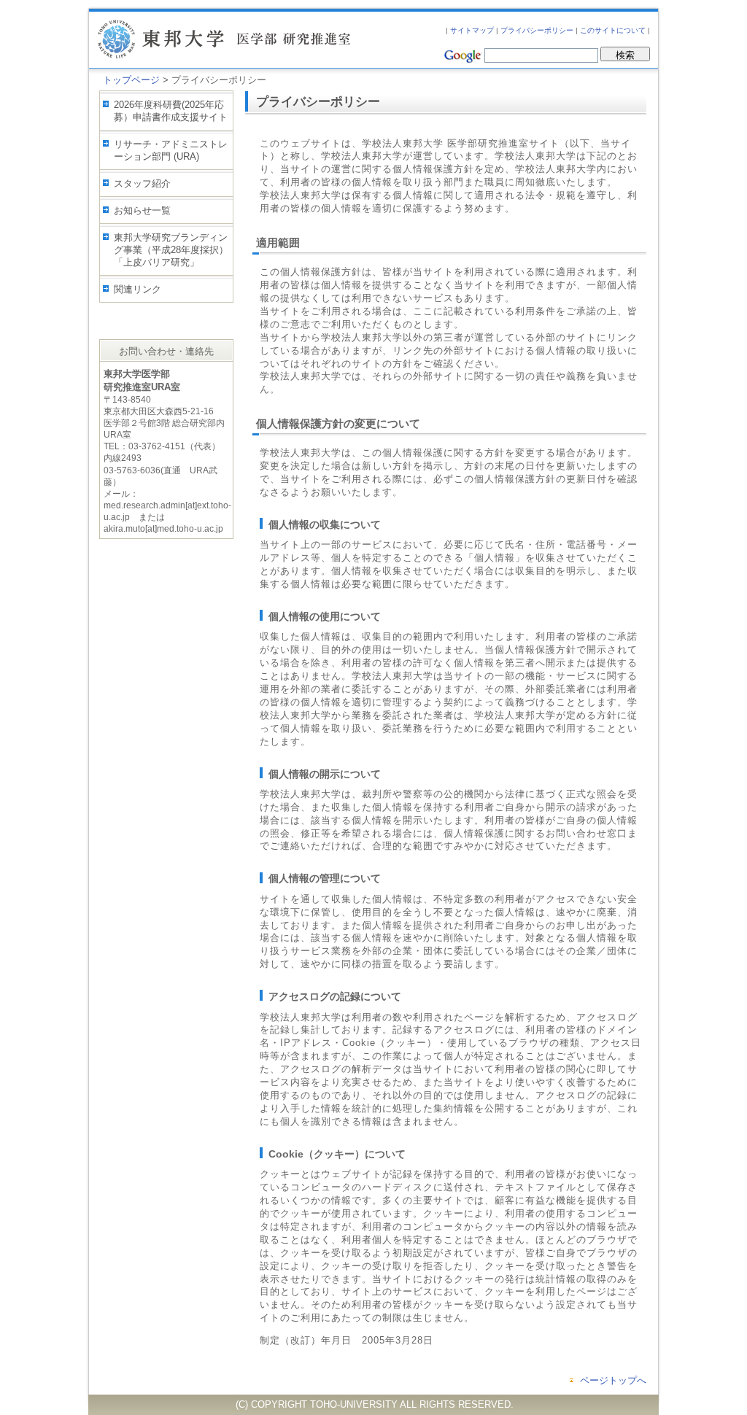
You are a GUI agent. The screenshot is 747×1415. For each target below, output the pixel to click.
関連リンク (137, 289)
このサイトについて (613, 30)
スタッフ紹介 (142, 183)
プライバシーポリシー (536, 30)
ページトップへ (613, 1380)
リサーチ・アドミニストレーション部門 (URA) (171, 150)
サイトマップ (472, 30)
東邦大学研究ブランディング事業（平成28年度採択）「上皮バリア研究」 (171, 250)
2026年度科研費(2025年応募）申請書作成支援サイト (171, 111)
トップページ (131, 79)
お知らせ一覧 (142, 210)
